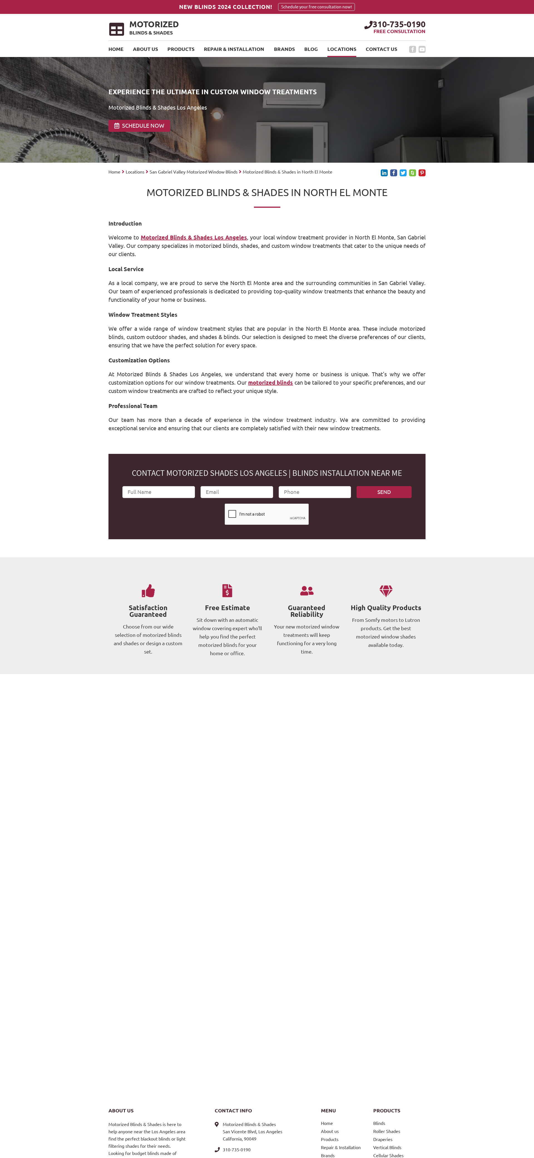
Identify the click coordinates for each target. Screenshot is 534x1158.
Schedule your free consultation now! (316, 6)
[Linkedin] (384, 172)
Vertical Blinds (387, 1147)
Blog (311, 49)
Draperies (382, 1139)
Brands (284, 49)
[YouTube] (422, 49)
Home (115, 49)
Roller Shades (386, 1131)
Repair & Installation (234, 49)
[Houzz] (412, 172)
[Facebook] (412, 49)
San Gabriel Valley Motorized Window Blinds (194, 171)
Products (180, 49)
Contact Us (381, 49)
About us (145, 49)
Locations (341, 49)
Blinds (379, 1123)
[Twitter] (403, 172)
